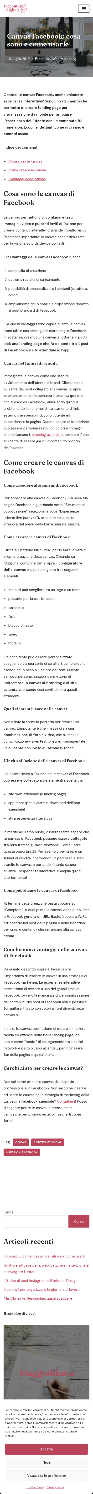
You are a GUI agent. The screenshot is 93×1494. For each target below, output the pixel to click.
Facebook (43, 58)
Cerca (9, 1212)
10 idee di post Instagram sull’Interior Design (41, 1280)
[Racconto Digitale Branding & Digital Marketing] (17, 8)
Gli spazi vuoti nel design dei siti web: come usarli (44, 1256)
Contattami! (67, 1101)
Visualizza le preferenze (46, 1475)
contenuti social (48, 1142)
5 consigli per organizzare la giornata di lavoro (42, 1289)
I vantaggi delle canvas (27, 178)
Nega (47, 1462)
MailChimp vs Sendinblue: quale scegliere (38, 1298)
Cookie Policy (35, 1487)
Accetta (46, 1449)
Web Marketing (64, 58)
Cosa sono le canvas (25, 161)
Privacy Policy (55, 1487)
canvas (20, 1142)
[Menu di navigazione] (83, 9)
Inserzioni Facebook (22, 1152)
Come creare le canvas (27, 170)
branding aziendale (47, 434)
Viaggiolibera (46, 1373)
